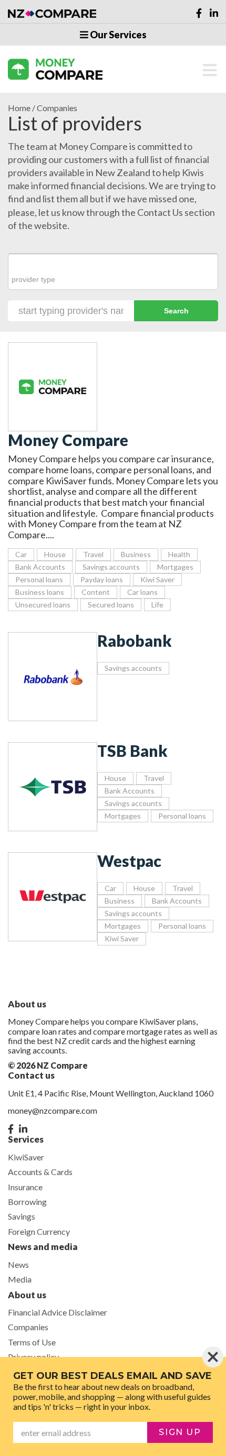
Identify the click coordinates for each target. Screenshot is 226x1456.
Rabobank (134, 640)
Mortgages (175, 566)
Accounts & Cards (40, 1172)
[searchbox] (113, 279)
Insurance (25, 1187)
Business (136, 554)
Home (19, 108)
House (55, 554)
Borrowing (27, 1202)
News (18, 1264)
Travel (93, 554)
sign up (180, 1432)
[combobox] (113, 272)
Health (179, 554)
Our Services (117, 34)
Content (95, 592)
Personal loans (39, 579)
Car (21, 554)
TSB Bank (132, 750)
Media (20, 1279)
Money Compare (68, 439)
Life (157, 604)
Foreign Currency (39, 1231)
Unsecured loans (42, 604)
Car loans (142, 592)
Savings (21, 1216)
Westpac (129, 860)
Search (176, 311)
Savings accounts (111, 566)
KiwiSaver (26, 1157)
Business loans (39, 592)
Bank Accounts (40, 566)
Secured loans (111, 604)
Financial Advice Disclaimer (57, 1312)
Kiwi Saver (157, 579)
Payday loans (101, 579)
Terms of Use (32, 1342)
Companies (28, 1327)
